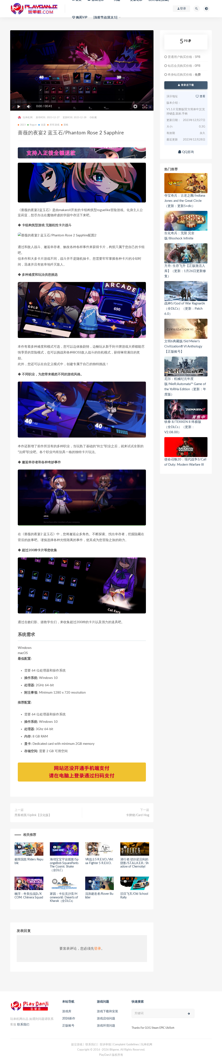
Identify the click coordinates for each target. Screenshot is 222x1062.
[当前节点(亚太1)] (105, 17)
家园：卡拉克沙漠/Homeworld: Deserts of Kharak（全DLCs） (64, 897)
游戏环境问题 (106, 1025)
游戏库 (66, 1011)
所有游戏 (54, 125)
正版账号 (68, 1025)
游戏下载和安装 (107, 1011)
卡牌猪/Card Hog (137, 815)
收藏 (94, 117)
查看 (202, 96)
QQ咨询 (187, 152)
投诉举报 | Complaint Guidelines (119, 1044)
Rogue (33, 125)
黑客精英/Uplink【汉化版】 (33, 815)
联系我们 (23, 1024)
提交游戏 (76, 1044)
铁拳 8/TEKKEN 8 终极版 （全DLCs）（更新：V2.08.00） (182, 427)
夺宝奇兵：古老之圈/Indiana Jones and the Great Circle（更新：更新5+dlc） (184, 201)
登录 (97, 948)
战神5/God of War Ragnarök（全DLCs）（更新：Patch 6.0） (184, 308)
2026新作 (68, 1018)
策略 (66, 125)
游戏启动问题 (106, 1018)
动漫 (43, 125)
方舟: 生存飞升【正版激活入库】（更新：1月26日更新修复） (185, 271)
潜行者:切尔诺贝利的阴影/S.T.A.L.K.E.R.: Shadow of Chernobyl (134, 863)
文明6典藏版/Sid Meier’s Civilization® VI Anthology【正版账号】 (183, 346)
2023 (23, 125)
